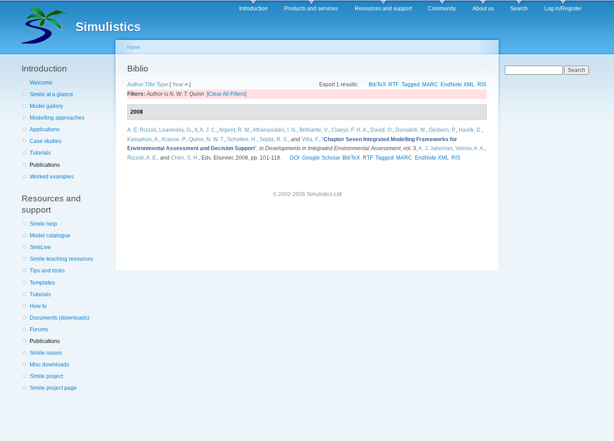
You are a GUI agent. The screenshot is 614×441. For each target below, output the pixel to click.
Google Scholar (321, 158)
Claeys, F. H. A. (349, 130)
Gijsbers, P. (442, 130)
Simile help (43, 224)
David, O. (381, 130)
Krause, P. (174, 139)
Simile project (46, 376)
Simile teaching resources (61, 259)
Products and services (311, 8)
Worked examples (52, 177)
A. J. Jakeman (435, 148)
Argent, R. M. (234, 130)
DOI (294, 158)
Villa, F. (310, 139)
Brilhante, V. (314, 130)
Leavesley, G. (175, 130)
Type (162, 84)
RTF (393, 84)
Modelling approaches (57, 118)
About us (483, 8)
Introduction (253, 8)
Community (442, 8)
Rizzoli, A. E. (142, 158)
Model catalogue (50, 235)
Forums (39, 329)
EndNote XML (457, 84)
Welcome (41, 83)
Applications (45, 129)
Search (519, 8)
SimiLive (40, 247)
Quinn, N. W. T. (206, 139)
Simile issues (46, 353)
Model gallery (46, 106)
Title (150, 84)
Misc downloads (49, 364)
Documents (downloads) (59, 318)
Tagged (410, 84)
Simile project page (53, 388)
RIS (481, 84)
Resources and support (383, 8)
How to (38, 306)
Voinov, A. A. (470, 148)
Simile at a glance (51, 94)
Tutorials (40, 153)
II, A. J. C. (206, 130)
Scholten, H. (242, 139)
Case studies (46, 141)
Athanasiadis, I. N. (275, 130)
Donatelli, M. (411, 130)
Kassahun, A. (143, 139)
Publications (45, 165)
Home (133, 47)
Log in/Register (563, 8)
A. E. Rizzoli (141, 130)
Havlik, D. (470, 130)
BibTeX (377, 84)
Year (177, 84)
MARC (430, 84)
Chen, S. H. (185, 158)
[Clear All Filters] (226, 94)
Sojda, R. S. (273, 139)
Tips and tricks (47, 270)
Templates (42, 283)
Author (135, 84)
